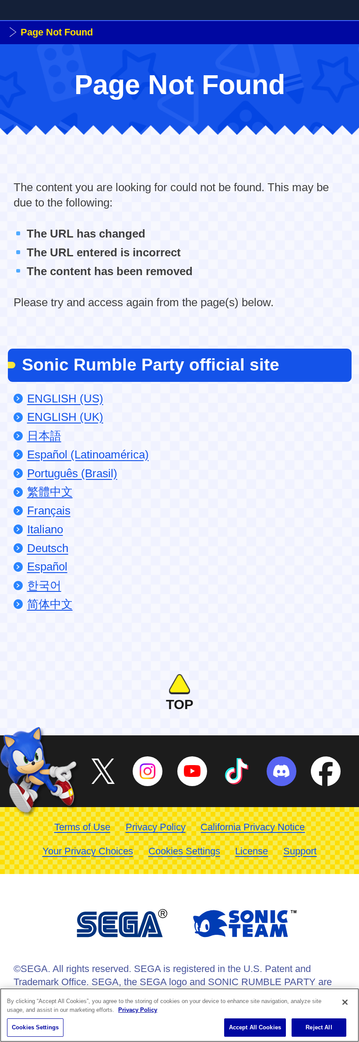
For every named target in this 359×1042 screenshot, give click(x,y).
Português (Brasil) (72, 473)
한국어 (44, 585)
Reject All (319, 1027)
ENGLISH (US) (65, 398)
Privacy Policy (156, 827)
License (251, 851)
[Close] (345, 1002)
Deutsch (47, 548)
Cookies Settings (184, 851)
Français (48, 510)
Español (47, 566)
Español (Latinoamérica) (88, 454)
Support (300, 851)
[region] (179, 1015)
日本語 (44, 435)
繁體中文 (50, 491)
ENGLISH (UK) (65, 416)
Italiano (45, 529)
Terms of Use (82, 827)
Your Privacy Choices (87, 851)
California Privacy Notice (253, 827)
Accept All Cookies (255, 1027)
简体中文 (50, 604)
